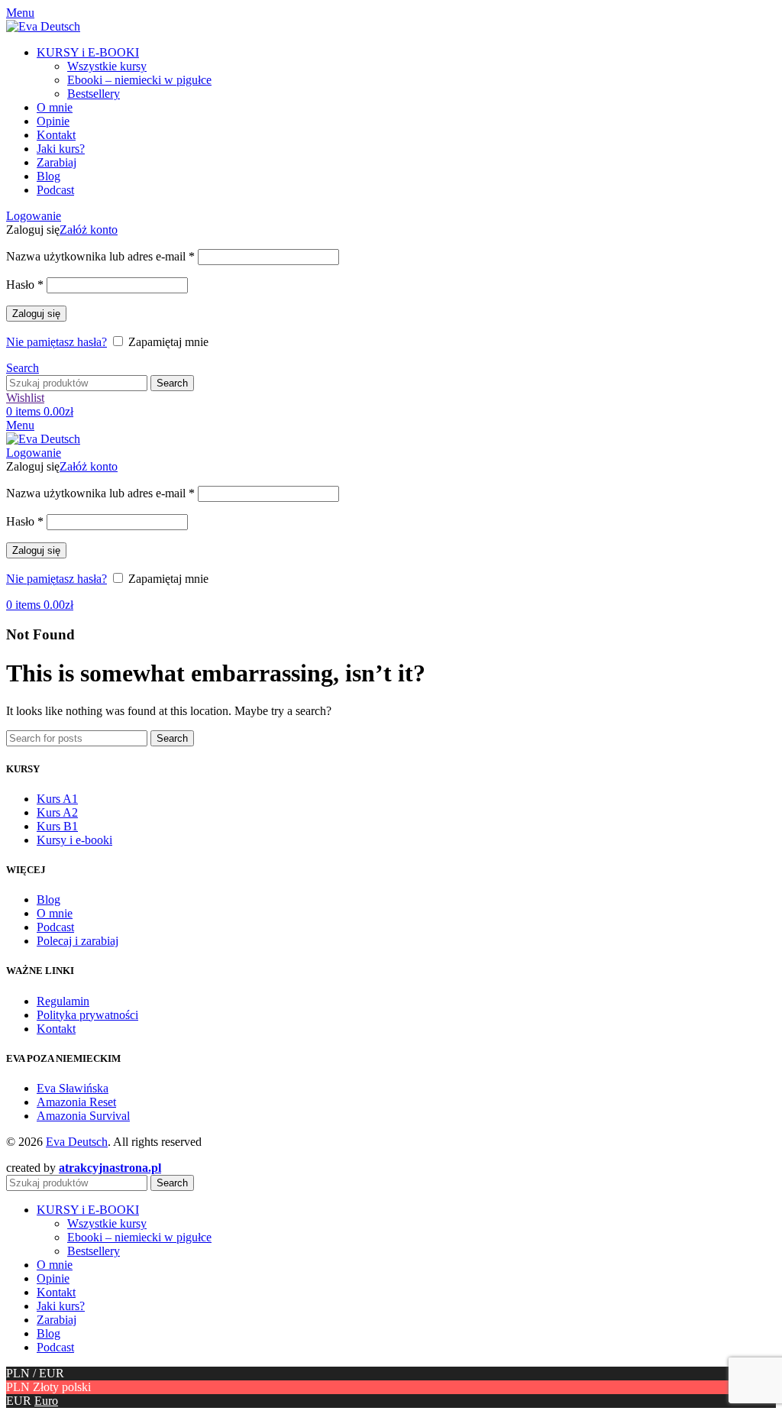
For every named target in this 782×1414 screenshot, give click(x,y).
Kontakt (56, 1028)
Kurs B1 (57, 826)
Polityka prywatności (87, 1014)
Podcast (55, 927)
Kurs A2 (57, 812)
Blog (48, 899)
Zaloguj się (36, 313)
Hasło (25, 284)
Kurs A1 (57, 798)
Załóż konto (89, 229)
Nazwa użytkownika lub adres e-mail (100, 256)
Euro (46, 1400)
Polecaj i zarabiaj (77, 940)
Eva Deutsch (77, 1141)
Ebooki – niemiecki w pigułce (139, 79)
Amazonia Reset (76, 1101)
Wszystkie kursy (107, 66)
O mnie (55, 913)
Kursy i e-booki (74, 839)
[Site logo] (43, 26)
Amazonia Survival (83, 1115)
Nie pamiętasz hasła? (56, 341)
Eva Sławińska (72, 1088)
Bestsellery (93, 93)
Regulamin (63, 1001)
